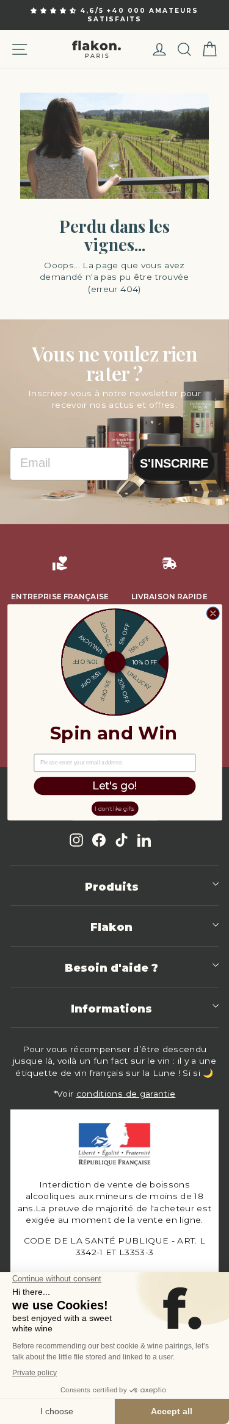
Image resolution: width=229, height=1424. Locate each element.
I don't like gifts (114, 808)
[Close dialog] (212, 613)
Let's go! (114, 785)
